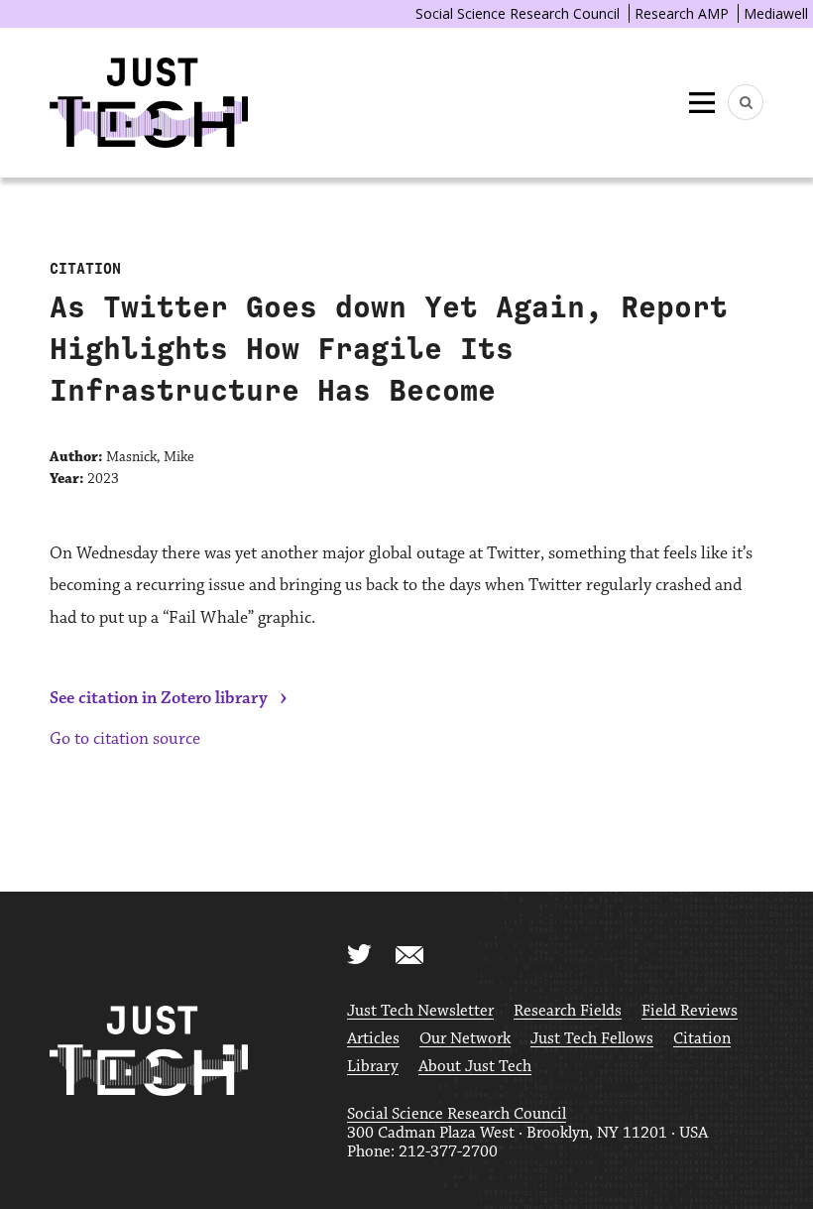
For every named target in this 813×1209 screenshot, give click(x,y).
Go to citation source (125, 739)
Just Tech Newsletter (420, 1011)
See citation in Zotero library (159, 698)
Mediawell (776, 13)
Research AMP (682, 13)
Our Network (465, 1038)
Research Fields (568, 1011)
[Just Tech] (149, 103)
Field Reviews (689, 1011)
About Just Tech (474, 1066)
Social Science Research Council (517, 13)
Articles (373, 1038)
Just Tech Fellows (591, 1038)
